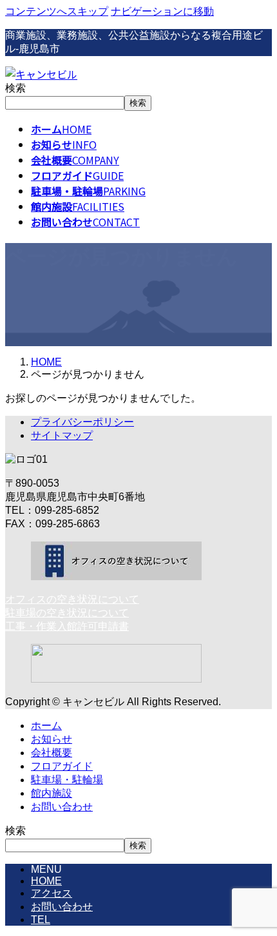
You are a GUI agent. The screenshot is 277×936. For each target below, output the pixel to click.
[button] (138, 600)
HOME (46, 880)
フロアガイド (62, 766)
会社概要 (51, 752)
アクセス (51, 893)
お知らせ (51, 739)
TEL (40, 919)
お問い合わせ (62, 806)
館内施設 (51, 793)
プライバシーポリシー (82, 421)
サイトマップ (62, 435)
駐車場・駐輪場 (67, 779)
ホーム (46, 725)
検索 (15, 88)
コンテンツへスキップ (56, 11)
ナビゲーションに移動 (162, 11)
